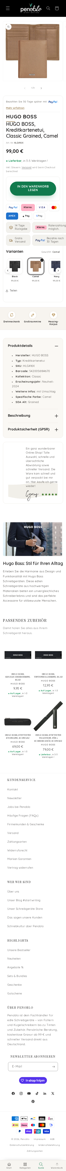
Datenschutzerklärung (22, 1145)
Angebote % (15, 967)
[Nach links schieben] (25, 88)
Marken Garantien (19, 859)
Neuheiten (14, 959)
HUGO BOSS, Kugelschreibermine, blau (17, 677)
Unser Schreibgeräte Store (25, 909)
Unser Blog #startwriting (24, 900)
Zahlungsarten (17, 842)
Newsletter (14, 798)
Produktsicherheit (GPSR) (29, 429)
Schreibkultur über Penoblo (25, 926)
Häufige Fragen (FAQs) (22, 816)
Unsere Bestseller (19, 950)
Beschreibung (19, 416)
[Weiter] (58, 270)
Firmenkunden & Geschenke (25, 824)
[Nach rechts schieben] (41, 88)
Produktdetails (20, 346)
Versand (27, 168)
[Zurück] (7, 270)
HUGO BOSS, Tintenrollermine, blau (48, 675)
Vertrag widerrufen (20, 868)
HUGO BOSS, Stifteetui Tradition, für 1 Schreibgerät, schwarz (48, 738)
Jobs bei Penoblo (18, 807)
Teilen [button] (13, 290)
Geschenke (14, 985)
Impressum (40, 1139)
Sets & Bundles (17, 976)
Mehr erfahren (15, 107)
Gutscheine (14, 993)
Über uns (13, 891)
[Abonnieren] (53, 1066)
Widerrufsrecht (17, 850)
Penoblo (25, 1139)
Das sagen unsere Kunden (24, 917)
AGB (52, 1139)
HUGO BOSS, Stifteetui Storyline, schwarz (18, 736)
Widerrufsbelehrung (49, 1145)
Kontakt (12, 789)
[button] (7, 8)
